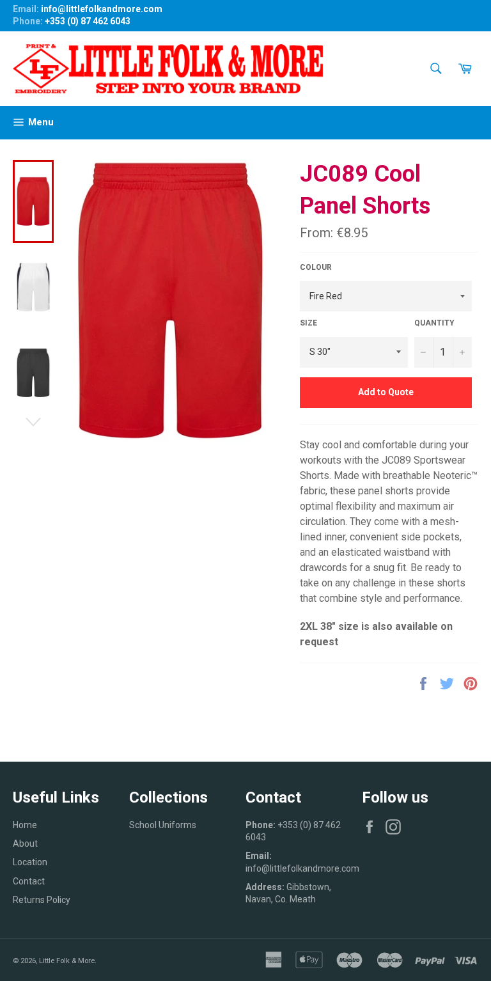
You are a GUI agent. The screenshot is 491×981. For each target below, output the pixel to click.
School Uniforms (162, 825)
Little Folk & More (67, 961)
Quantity (434, 322)
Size (308, 322)
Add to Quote (386, 392)
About (25, 843)
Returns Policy (41, 900)
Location (30, 862)
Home (25, 825)
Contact (29, 881)
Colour (316, 267)
